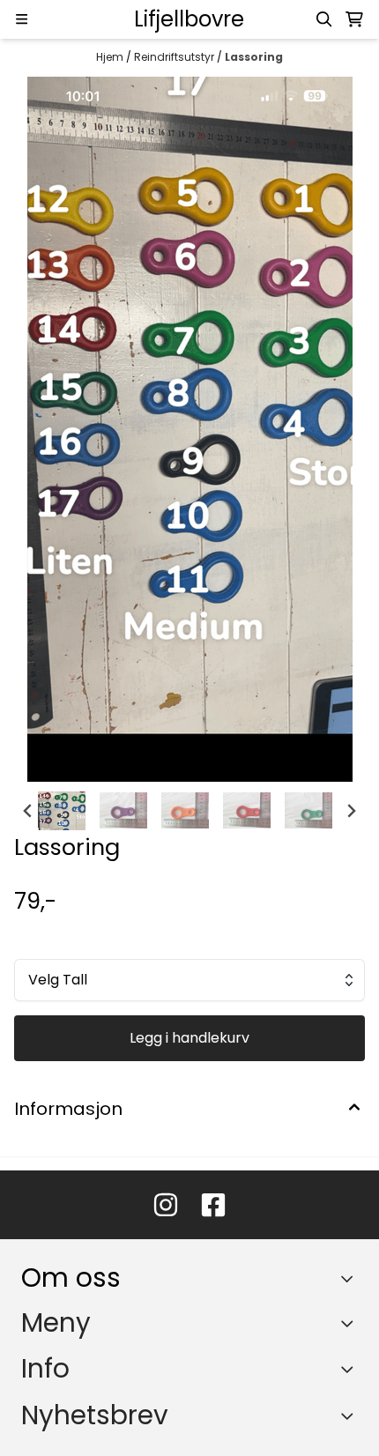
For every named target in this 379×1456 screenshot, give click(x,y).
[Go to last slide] (28, 811)
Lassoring (254, 56)
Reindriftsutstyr (175, 56)
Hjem (111, 56)
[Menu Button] (21, 19)
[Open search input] (324, 19)
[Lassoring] (190, 429)
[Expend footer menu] (350, 1323)
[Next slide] (351, 811)
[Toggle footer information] (351, 1278)
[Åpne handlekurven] (354, 19)
